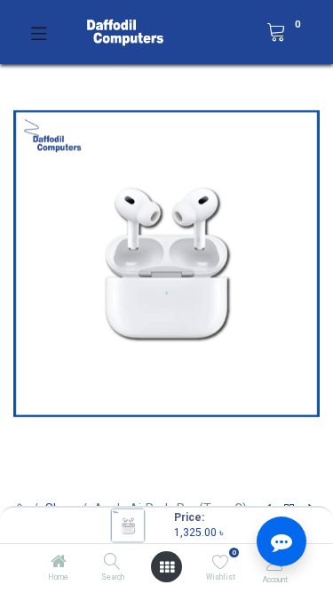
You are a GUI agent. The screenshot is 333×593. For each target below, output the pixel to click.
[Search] (112, 563)
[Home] (59, 563)
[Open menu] (167, 567)
